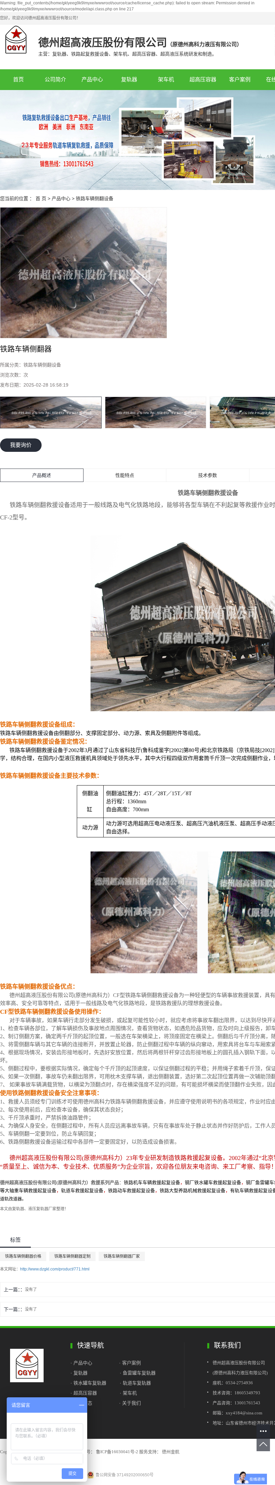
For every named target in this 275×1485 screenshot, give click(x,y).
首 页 (41, 198)
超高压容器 (202, 79)
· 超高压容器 (85, 1393)
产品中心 (92, 79)
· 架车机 (128, 1393)
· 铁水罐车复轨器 (88, 1383)
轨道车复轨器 (137, 1383)
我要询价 (21, 445)
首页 (18, 79)
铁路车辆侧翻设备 (94, 198)
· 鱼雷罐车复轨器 (138, 1373)
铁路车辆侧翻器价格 (23, 1256)
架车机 (166, 79)
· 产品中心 (82, 1363)
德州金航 (170, 1451)
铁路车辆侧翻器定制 (72, 1256)
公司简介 (55, 79)
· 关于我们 (130, 1403)
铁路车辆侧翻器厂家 (122, 1256)
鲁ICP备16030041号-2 (117, 1451)
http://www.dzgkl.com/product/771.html (55, 1269)
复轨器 (129, 79)
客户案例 (240, 79)
